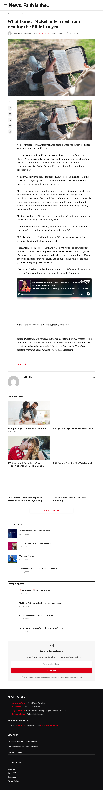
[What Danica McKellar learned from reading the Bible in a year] (51, 67)
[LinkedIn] (10, 120)
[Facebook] (10, 108)
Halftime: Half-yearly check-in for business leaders (40, 603)
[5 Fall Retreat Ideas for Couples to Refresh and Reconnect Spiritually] (29, 483)
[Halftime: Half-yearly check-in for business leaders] (12, 606)
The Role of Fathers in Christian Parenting (69, 499)
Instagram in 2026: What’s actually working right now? (41, 628)
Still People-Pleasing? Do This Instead (72, 463)
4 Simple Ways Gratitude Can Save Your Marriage (27, 429)
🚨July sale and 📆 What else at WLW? (35, 590)
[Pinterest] (10, 125)
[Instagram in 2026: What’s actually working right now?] (12, 631)
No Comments (59, 33)
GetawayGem (18, 703)
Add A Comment (51, 510)
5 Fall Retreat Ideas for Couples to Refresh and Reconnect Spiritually (25, 499)
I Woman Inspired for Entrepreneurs (35, 531)
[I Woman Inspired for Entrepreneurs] (12, 533)
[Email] (10, 131)
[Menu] (5, 5)
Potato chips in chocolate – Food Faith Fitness (38, 568)
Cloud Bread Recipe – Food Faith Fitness (36, 615)
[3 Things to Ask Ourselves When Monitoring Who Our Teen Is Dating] (29, 448)
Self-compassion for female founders (35, 543)
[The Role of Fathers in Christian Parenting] (74, 483)
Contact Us (12, 773)
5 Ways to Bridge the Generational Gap (73, 428)
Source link (23, 363)
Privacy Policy (67, 677)
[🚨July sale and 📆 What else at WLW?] (12, 593)
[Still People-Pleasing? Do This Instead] (74, 448)
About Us (11, 769)
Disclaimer (12, 777)
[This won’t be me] (12, 559)
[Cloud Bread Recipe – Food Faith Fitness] (12, 618)
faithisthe (18, 33)
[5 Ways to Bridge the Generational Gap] (74, 413)
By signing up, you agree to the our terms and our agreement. (52, 677)
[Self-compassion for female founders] (12, 546)
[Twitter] (10, 114)
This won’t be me (26, 556)
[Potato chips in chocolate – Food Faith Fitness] (12, 571)
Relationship (44, 33)
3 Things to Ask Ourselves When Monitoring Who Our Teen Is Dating (26, 464)
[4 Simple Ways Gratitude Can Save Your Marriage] (29, 413)
